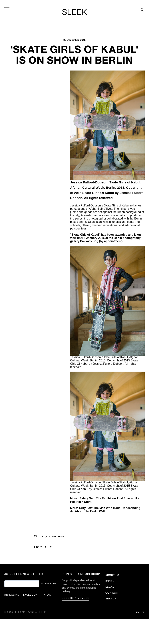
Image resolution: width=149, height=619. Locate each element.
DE (143, 613)
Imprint (110, 581)
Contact (112, 593)
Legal (109, 587)
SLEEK (74, 12)
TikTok (46, 595)
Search (111, 598)
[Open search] (142, 9)
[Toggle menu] (6, 8)
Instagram (12, 595)
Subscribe (48, 584)
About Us (112, 575)
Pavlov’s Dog (89, 241)
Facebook (30, 595)
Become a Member (75, 598)
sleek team (57, 537)
